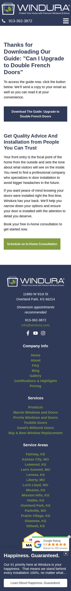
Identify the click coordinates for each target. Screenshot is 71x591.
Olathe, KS (35, 500)
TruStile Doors (35, 423)
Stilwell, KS (35, 526)
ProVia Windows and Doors (35, 417)
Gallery (35, 376)
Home (35, 355)
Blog (35, 371)
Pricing (35, 386)
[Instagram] (43, 333)
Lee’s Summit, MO (35, 470)
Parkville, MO (35, 511)
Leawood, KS (35, 464)
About (36, 360)
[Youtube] (35, 333)
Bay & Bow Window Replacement (35, 433)
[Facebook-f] (28, 333)
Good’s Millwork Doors (35, 428)
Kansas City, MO (35, 459)
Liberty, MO (35, 480)
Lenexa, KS (35, 475)
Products (35, 407)
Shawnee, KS (35, 521)
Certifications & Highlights (35, 381)
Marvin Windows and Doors (35, 412)
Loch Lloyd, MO (35, 485)
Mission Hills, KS (35, 495)
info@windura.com (35, 325)
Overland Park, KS (35, 505)
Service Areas (35, 445)
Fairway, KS (35, 454)
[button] (66, 21)
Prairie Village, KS (35, 516)
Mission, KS (35, 490)
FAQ (35, 365)
